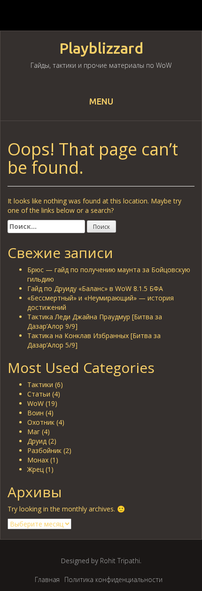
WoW (35, 403)
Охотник (40, 422)
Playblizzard (101, 48)
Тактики (40, 384)
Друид (37, 441)
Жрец (35, 469)
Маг (33, 431)
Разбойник (44, 450)
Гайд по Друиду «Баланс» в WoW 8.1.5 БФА (95, 288)
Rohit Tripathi (120, 560)
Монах (37, 459)
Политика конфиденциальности (113, 579)
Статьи (38, 393)
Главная (47, 579)
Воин (35, 412)
